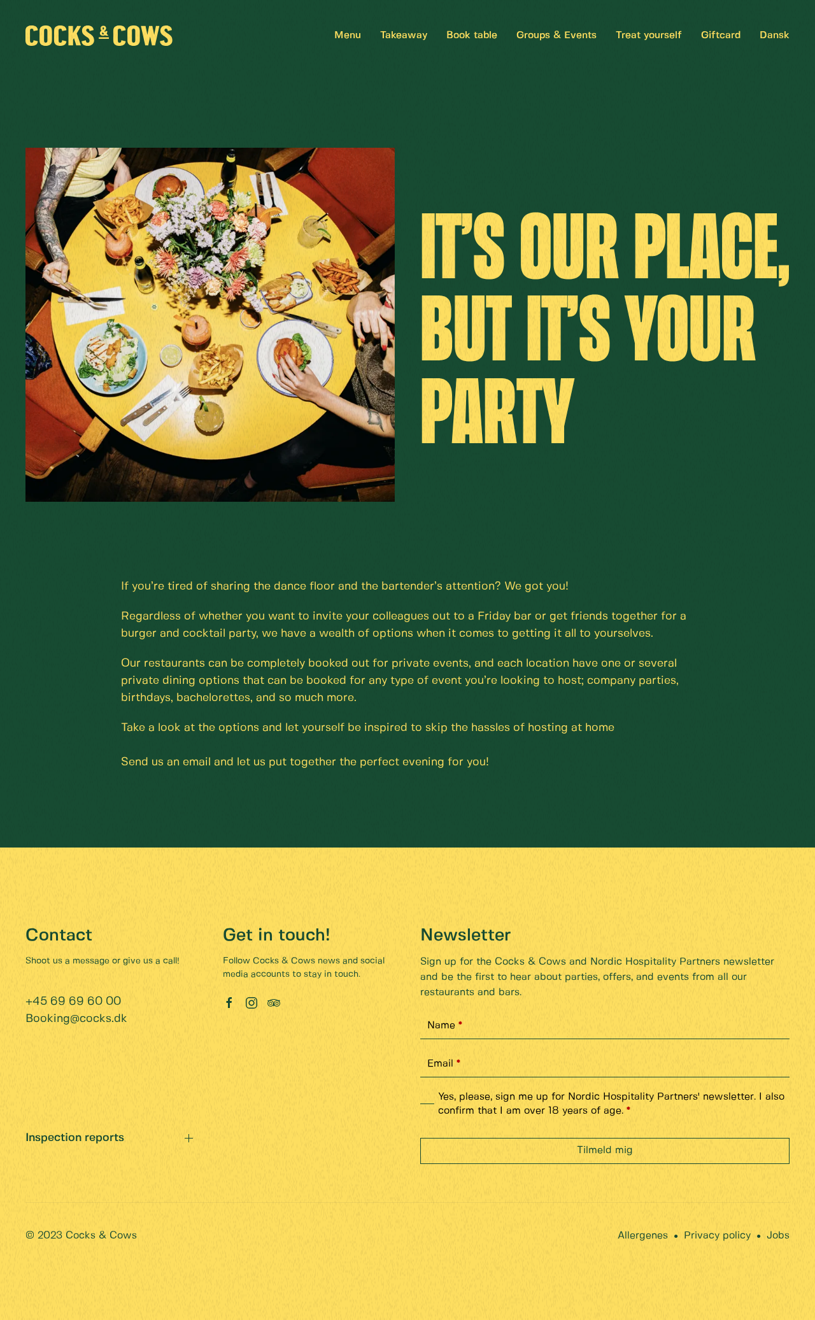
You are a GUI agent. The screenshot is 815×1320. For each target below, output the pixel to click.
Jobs (778, 1235)
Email (443, 1063)
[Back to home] (99, 35)
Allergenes (643, 1235)
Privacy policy (717, 1235)
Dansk (775, 35)
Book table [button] (471, 35)
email (198, 762)
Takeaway (403, 35)
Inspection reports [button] (74, 1138)
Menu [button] (347, 35)
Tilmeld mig (605, 1150)
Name (444, 1025)
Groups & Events (556, 35)
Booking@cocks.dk (76, 1019)
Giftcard (721, 35)
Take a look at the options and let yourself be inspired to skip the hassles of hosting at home (369, 728)
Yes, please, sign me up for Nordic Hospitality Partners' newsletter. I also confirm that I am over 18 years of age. (611, 1104)
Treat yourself (649, 35)
